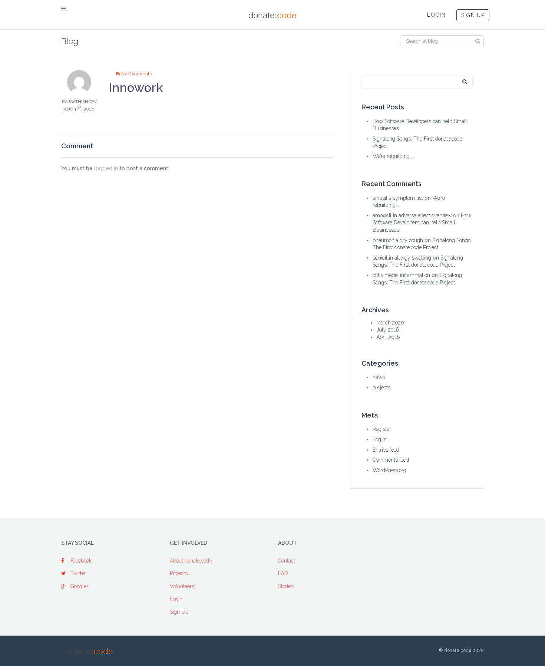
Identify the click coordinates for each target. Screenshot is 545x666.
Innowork (136, 87)
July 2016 (387, 330)
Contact (286, 561)
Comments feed (391, 460)
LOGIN (436, 15)
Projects (179, 573)
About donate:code (191, 561)
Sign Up (179, 612)
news (379, 377)
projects (381, 387)
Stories (285, 586)
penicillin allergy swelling (402, 258)
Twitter (78, 573)
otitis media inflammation (401, 275)
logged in (106, 168)
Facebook (81, 561)
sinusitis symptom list (398, 198)
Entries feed (386, 450)
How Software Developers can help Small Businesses (422, 222)
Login (176, 599)
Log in (380, 439)
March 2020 (390, 323)
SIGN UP (473, 15)
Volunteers (182, 586)
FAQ (283, 573)
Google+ (79, 586)
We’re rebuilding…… (394, 156)
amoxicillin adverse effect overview (412, 215)
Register (382, 429)
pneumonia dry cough (398, 240)
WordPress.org (389, 470)
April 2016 (388, 337)
